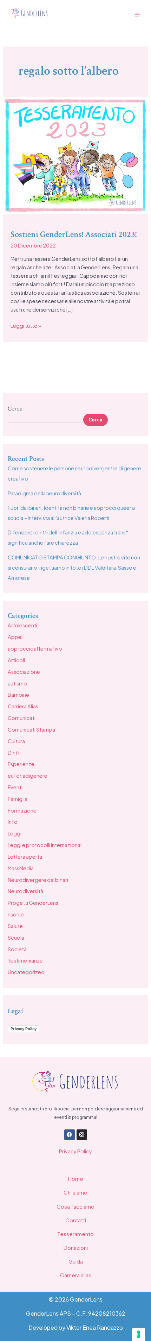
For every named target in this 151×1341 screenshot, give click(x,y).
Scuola (16, 937)
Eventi (15, 787)
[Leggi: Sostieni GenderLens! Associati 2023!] (75, 154)
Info (13, 822)
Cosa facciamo (75, 1206)
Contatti (75, 1220)
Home (75, 1178)
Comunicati (21, 718)
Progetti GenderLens (33, 903)
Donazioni (76, 1247)
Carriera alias (75, 1275)
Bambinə (18, 694)
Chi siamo (75, 1192)
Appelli (16, 637)
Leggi (14, 833)
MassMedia (21, 868)
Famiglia (17, 799)
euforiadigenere (27, 775)
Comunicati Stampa (31, 729)
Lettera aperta (25, 856)
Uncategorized (26, 972)
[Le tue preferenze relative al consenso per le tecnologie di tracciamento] (138, 1334)
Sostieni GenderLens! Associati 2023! (74, 234)
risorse (16, 914)
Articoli (16, 660)
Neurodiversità (25, 891)
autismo (17, 683)
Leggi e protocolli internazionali (45, 845)
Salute (15, 926)
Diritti (14, 753)
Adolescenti (22, 625)
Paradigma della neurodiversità (44, 493)
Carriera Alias (23, 706)
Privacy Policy (24, 1028)
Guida (75, 1261)
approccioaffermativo (35, 648)
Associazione (24, 672)
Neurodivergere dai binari (38, 880)
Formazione (22, 810)
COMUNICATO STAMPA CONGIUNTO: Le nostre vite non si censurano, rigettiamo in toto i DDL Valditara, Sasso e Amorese (74, 567)
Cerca (15, 408)
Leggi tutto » (26, 325)
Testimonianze (25, 960)
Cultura (16, 741)
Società (17, 949)
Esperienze (21, 764)
